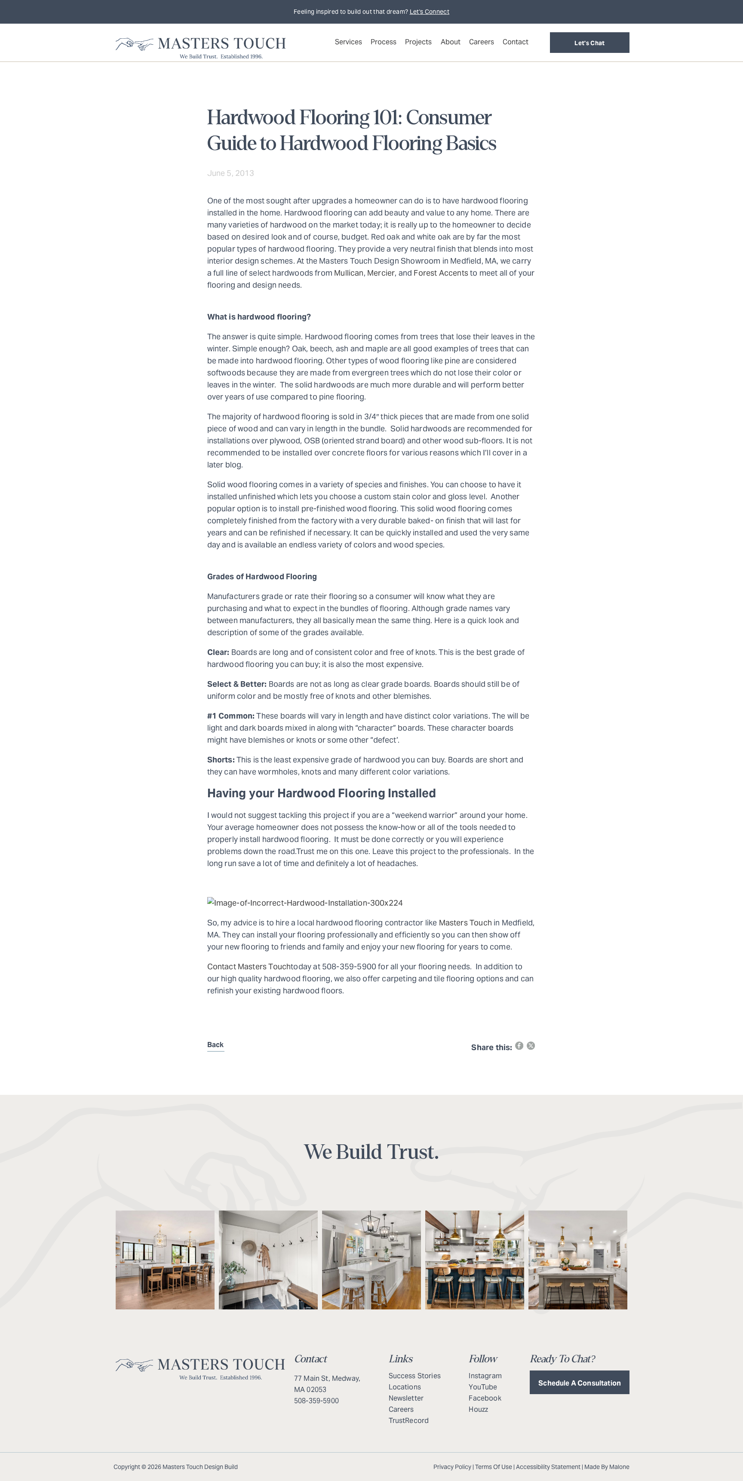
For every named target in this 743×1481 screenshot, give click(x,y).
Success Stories (415, 1375)
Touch (279, 966)
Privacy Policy (452, 1467)
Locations (405, 1387)
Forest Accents (441, 273)
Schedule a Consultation (579, 1383)
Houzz (478, 1409)
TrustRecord (409, 1420)
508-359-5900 (316, 1400)
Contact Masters (237, 966)
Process (383, 41)
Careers (481, 41)
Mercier (381, 273)
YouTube (483, 1387)
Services (348, 41)
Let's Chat (589, 43)
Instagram (485, 1375)
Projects (418, 41)
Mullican (348, 273)
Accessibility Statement (548, 1467)
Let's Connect (430, 11)
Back (215, 1044)
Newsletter (406, 1398)
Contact (515, 41)
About (451, 41)
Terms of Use (493, 1467)
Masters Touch (465, 923)
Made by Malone (606, 1467)
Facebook (485, 1398)
